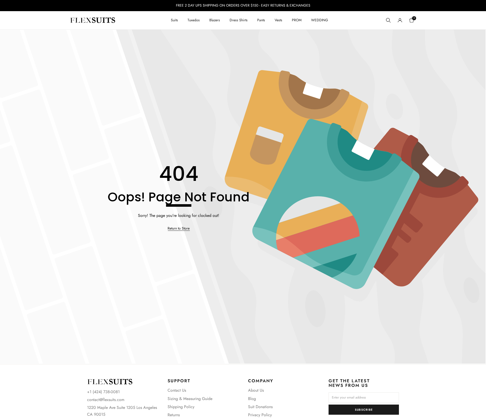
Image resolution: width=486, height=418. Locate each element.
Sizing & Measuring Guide (190, 399)
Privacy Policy (260, 415)
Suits (174, 20)
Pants (261, 20)
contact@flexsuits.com (105, 400)
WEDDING (319, 20)
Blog (252, 399)
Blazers (214, 20)
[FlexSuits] (110, 381)
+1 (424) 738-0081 (103, 392)
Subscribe (364, 410)
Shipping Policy (181, 407)
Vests (278, 20)
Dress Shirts (239, 20)
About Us (256, 390)
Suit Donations (260, 407)
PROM (296, 20)
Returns (174, 415)
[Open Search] (388, 20)
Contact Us (177, 390)
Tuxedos (194, 20)
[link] (179, 228)
